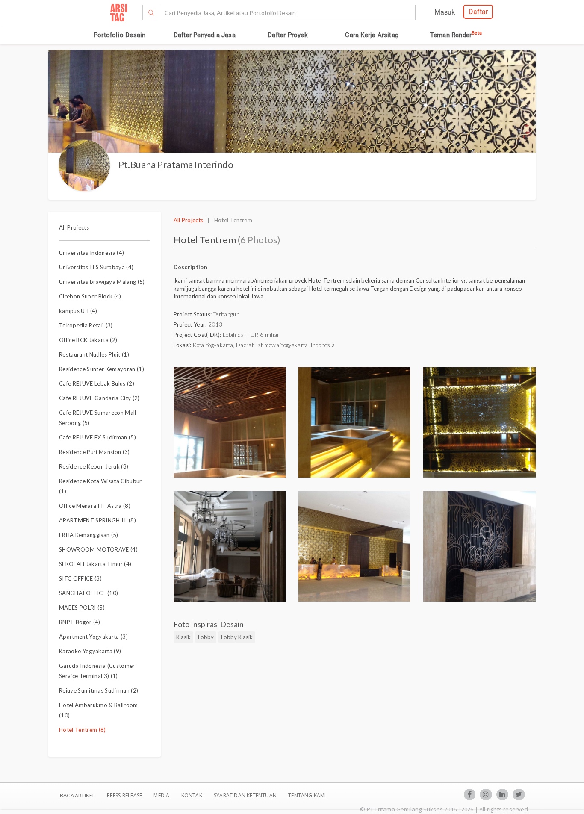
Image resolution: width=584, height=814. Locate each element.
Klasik (183, 637)
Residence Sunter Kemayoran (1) (101, 369)
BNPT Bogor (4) (79, 622)
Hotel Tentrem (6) (82, 729)
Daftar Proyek (288, 35)
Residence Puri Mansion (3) (94, 451)
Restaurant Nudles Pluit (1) (94, 354)
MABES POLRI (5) (82, 607)
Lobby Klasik (237, 637)
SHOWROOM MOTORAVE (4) (98, 549)
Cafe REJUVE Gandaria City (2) (99, 398)
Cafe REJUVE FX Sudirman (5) (97, 437)
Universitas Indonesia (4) (91, 252)
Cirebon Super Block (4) (90, 296)
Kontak (192, 795)
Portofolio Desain (119, 35)
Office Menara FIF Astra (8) (94, 505)
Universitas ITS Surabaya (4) (96, 267)
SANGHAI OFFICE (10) (88, 593)
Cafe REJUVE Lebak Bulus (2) (96, 383)
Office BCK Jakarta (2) (88, 339)
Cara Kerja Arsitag (371, 35)
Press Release (124, 795)
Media (162, 795)
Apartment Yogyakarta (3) (93, 636)
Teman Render (456, 35)
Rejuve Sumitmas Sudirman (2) (98, 690)
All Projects (74, 227)
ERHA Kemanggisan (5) (88, 534)
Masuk (444, 12)
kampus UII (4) (78, 310)
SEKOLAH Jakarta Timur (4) (95, 563)
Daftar (478, 12)
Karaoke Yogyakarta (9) (90, 651)
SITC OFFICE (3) (80, 578)
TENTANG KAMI (307, 795)
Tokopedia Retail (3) (86, 325)
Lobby (206, 637)
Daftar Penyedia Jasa (205, 35)
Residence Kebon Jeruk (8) (93, 466)
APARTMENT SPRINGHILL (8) (97, 520)
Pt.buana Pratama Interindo (175, 164)
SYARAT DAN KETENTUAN (246, 795)
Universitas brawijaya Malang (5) (102, 281)
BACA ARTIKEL (77, 795)
